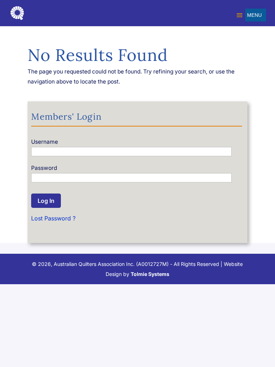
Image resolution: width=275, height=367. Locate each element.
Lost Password (51, 218)
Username (44, 141)
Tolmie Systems (150, 274)
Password (44, 168)
